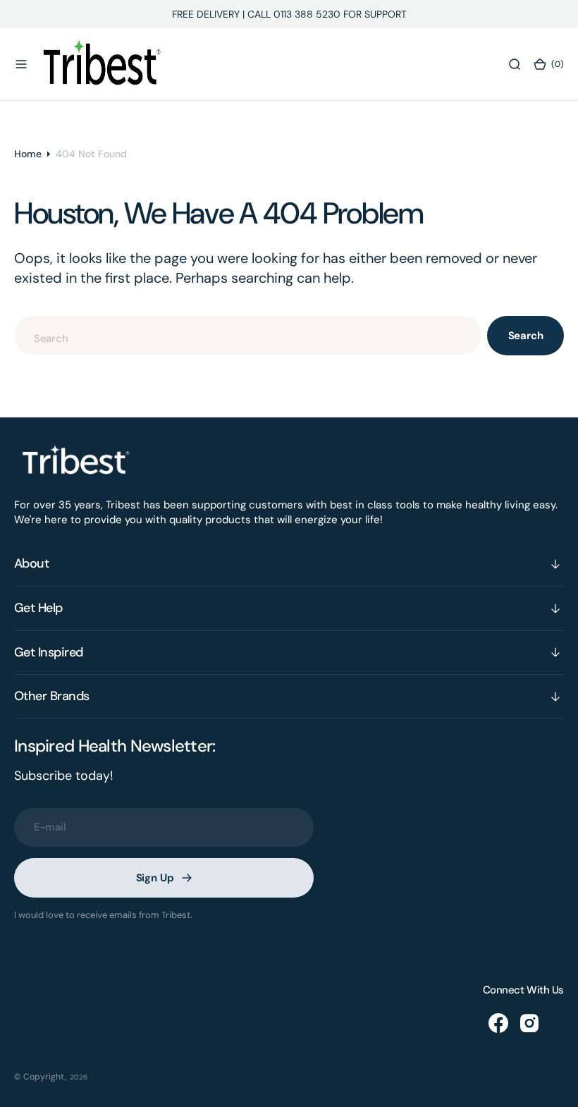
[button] (21, 64)
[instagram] (529, 1023)
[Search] (515, 64)
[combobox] (247, 335)
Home (28, 153)
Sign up (155, 878)
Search (525, 336)
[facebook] (498, 1023)
